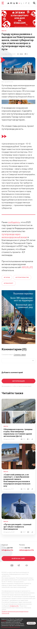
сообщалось (14, 222)
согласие (3, 620)
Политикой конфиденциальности (10, 627)
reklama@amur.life (26, 550)
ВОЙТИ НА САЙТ (18, 558)
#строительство (22, 277)
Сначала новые (7, 354)
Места (4, 30)
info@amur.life (7, 550)
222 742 (24, 548)
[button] (26, 565)
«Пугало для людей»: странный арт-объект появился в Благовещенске (17, 526)
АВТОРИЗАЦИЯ (18, 381)
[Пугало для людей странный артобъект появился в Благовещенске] (33, 532)
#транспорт (8, 283)
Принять (31, 623)
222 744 (7, 548)
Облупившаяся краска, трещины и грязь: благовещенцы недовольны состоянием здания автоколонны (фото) (18, 432)
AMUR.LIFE (27, 267)
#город (7, 277)
